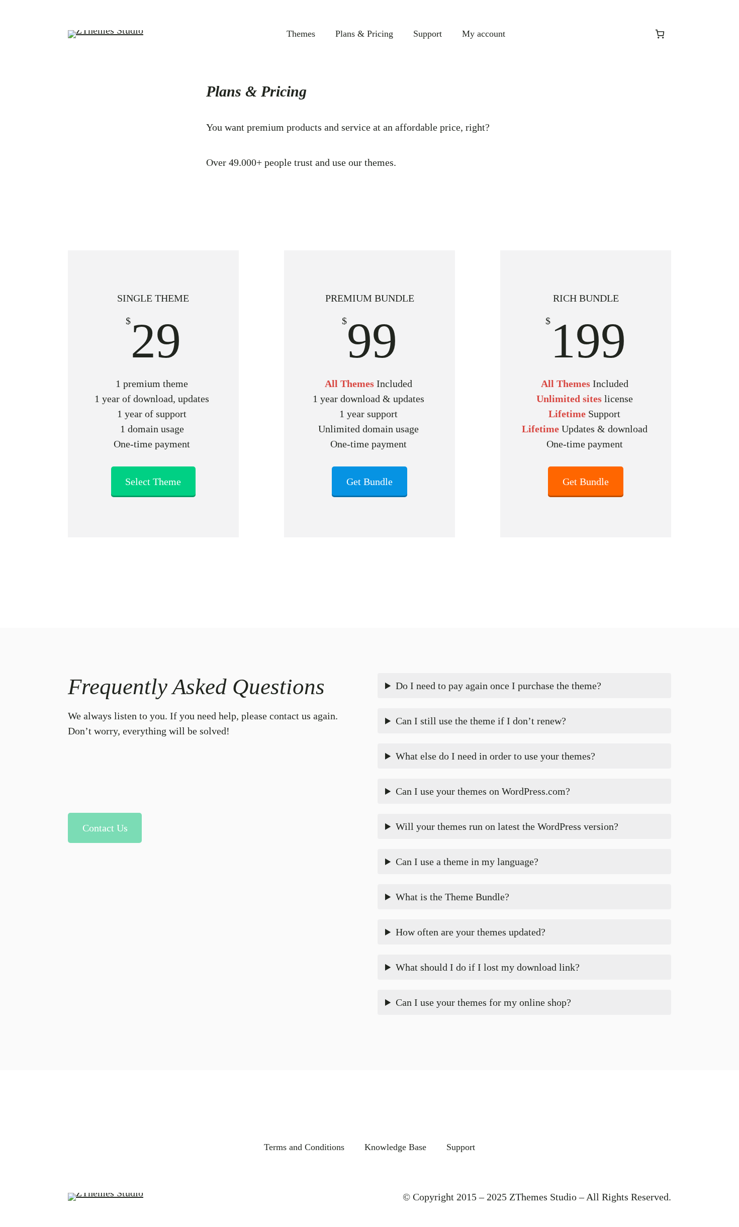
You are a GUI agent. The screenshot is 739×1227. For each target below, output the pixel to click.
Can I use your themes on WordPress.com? (483, 791)
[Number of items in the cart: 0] (660, 34)
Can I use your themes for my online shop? (483, 1002)
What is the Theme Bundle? (452, 896)
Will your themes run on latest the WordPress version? (507, 826)
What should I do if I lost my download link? (488, 967)
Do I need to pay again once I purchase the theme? (498, 685)
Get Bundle (369, 481)
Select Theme (153, 481)
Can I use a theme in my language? (467, 861)
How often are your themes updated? (470, 931)
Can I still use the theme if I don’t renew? (481, 720)
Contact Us (105, 827)
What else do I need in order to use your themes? (495, 756)
